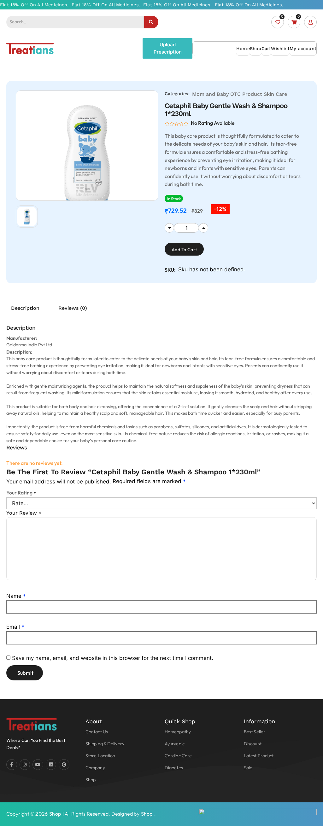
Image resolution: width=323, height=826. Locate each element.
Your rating (21, 492)
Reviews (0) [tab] (72, 308)
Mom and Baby (210, 94)
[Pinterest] (64, 764)
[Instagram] (25, 764)
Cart (266, 48)
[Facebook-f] (11, 764)
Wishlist (280, 48)
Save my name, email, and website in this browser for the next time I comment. (112, 658)
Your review (23, 513)
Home (243, 48)
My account (303, 48)
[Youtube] (37, 764)
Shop (255, 48)
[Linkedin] (51, 764)
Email (15, 627)
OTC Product (246, 94)
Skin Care (275, 94)
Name (16, 596)
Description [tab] (25, 308)
